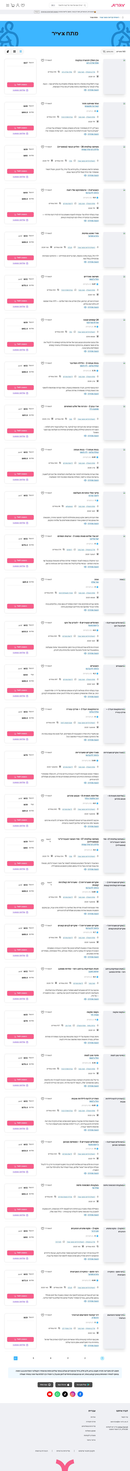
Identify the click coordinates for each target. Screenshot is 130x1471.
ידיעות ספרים (68, 204)
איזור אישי (91, 1440)
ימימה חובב (93, 971)
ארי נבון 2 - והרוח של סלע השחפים (81, 406)
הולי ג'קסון (94, 279)
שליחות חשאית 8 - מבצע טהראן (83, 796)
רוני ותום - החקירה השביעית (84, 1272)
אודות (93, 1417)
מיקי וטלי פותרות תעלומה (86, 493)
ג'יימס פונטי (93, 625)
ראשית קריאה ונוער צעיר (109, 17)
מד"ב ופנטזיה (90, 72)
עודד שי (95, 1188)
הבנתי (37, 12)
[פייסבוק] (80, 1394)
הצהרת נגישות (41, 1451)
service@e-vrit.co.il (119, 1422)
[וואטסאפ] (57, 1394)
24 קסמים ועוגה (91, 320)
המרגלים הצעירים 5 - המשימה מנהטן (81, 1142)
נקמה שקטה (93, 1012)
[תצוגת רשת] (14, 51)
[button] (8, 5)
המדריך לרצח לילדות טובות (85, 1098)
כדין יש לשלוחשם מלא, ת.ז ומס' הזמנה (117, 1428)
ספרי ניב (68, 1026)
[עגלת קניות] (13, 5)
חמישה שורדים (91, 276)
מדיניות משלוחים (88, 1426)
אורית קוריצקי (92, 322)
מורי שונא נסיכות (90, 233)
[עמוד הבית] (122, 17)
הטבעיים (94, 666)
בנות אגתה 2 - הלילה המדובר (84, 363)
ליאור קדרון (94, 495)
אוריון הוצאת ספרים (65, 1197)
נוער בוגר (81, 72)
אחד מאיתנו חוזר (90, 103)
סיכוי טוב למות (91, 1055)
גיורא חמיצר (93, 236)
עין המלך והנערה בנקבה (87, 60)
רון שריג (95, 1317)
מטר (70, 419)
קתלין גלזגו (94, 366)
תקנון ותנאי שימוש (87, 1451)
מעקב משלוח (90, 1431)
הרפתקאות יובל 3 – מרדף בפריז (82, 709)
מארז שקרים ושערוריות (87, 752)
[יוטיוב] (50, 1394)
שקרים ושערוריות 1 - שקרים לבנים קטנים (78, 925)
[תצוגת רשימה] (21, 51)
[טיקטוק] (65, 1394)
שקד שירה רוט (92, 63)
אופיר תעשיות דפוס (66, 593)
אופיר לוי (95, 1015)
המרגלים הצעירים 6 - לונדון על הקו (81, 623)
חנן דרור (95, 1231)
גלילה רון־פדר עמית (90, 149)
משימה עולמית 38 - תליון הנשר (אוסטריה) (78, 147)
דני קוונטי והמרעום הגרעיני (85, 1315)
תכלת (70, 247)
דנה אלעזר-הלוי (92, 798)
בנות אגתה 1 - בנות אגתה (86, 449)
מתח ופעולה (90, 117)
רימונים (69, 550)
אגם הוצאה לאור (66, 723)
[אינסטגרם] (72, 1394)
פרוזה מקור (91, 1026)
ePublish (69, 506)
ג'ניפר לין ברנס (92, 193)
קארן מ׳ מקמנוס (92, 106)
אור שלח (95, 582)
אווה (96, 579)
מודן (70, 161)
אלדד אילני (94, 712)
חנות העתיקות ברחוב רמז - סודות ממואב (78, 969)
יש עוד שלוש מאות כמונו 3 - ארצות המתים (78, 536)
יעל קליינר (94, 539)
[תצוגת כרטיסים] (8, 51)
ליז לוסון (83, 366)
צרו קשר (124, 1417)
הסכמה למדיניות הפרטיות (49, 12)
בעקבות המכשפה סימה (87, 1185)
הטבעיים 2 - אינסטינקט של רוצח (83, 190)
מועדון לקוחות (89, 1435)
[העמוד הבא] (16, 1358)
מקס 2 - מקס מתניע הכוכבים (85, 1228)
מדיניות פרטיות (63, 1451)
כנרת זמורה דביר (67, 117)
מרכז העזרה (90, 1422)
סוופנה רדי (94, 409)
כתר (70, 332)
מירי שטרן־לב (67, 1328)
